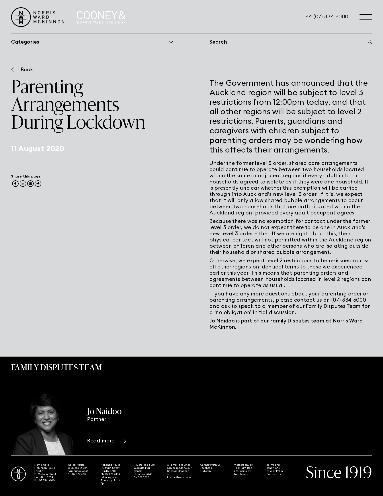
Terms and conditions (273, 466)
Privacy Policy (275, 471)
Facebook (206, 467)
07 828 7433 (112, 474)
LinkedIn (205, 471)
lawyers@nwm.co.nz (179, 477)
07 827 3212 (79, 474)
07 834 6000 (47, 480)
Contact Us (274, 474)
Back (27, 69)
